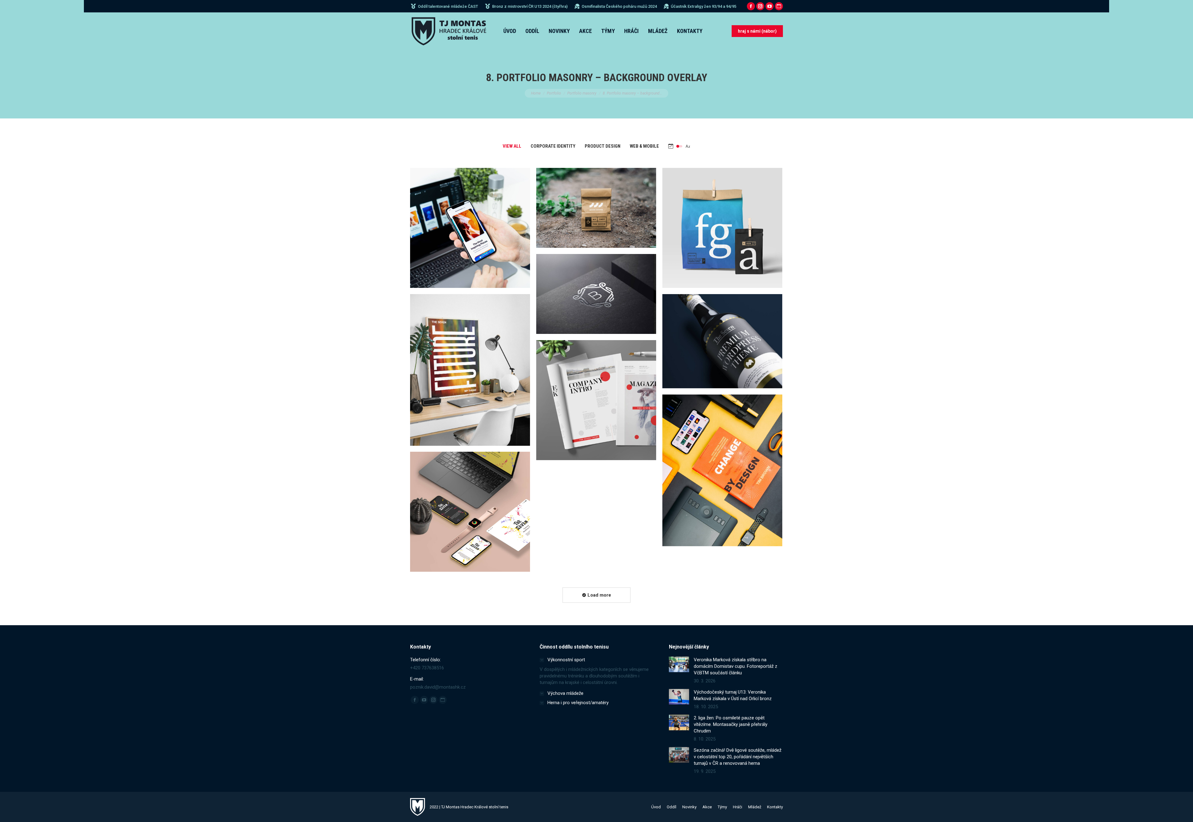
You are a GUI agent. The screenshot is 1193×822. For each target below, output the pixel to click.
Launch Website (580, 282)
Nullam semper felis (596, 212)
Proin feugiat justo (470, 516)
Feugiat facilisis (722, 474)
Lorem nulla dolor (470, 374)
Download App (454, 216)
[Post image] (470, 228)
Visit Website (707, 330)
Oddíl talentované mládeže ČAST (448, 6)
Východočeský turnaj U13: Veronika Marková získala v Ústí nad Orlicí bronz (733, 695)
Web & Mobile (644, 146)
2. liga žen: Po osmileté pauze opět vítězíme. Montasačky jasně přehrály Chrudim (730, 724)
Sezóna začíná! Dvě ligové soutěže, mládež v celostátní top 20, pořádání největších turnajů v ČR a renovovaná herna (737, 756)
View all (512, 146)
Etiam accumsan (596, 404)
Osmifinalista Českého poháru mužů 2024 (619, 6)
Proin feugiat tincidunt (722, 345)
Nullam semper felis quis (596, 298)
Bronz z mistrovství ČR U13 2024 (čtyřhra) (530, 6)
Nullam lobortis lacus (722, 232)
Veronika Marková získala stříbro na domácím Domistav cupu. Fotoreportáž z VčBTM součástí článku (735, 666)
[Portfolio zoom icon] (470, 216)
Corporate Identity (553, 146)
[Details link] (485, 216)
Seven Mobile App (470, 232)
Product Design (602, 146)
